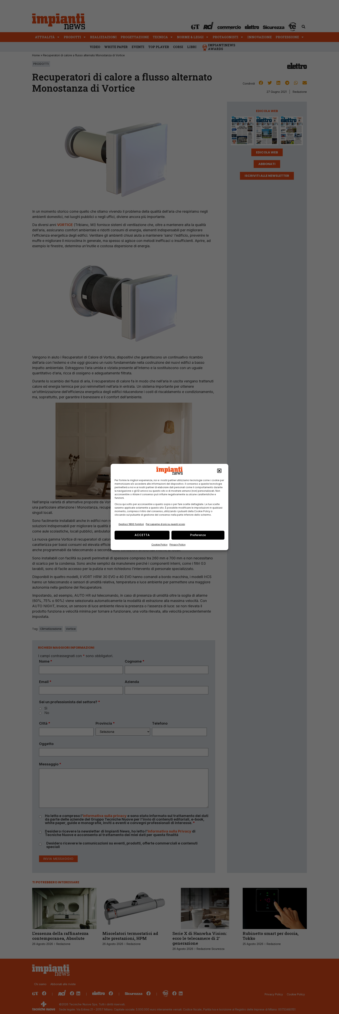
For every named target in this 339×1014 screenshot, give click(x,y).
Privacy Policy (178, 544)
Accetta (142, 535)
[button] (219, 471)
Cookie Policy (159, 544)
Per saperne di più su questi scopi (165, 524)
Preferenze (198, 535)
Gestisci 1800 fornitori (131, 524)
